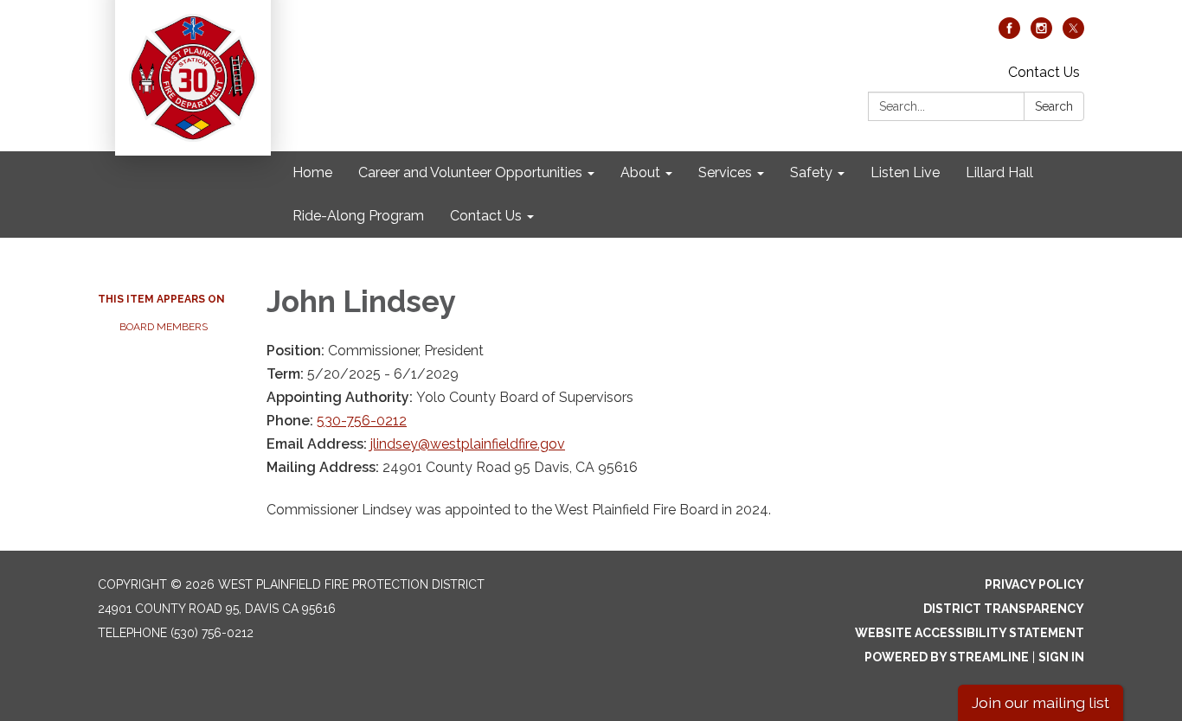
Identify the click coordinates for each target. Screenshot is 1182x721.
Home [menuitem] (312, 172)
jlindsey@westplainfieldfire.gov (467, 444)
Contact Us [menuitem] (486, 215)
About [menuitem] (640, 172)
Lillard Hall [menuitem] (999, 172)
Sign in (1061, 657)
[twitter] (1073, 34)
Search (1054, 106)
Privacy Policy (1034, 584)
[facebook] (1009, 34)
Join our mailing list (1040, 702)
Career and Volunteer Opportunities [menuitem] (470, 172)
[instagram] (1041, 34)
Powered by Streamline (946, 657)
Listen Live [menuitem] (905, 172)
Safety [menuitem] (811, 172)
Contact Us (1044, 72)
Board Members (163, 327)
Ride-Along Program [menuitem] (358, 215)
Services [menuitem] (725, 172)
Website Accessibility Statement (969, 633)
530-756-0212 (362, 420)
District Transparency (1003, 609)
